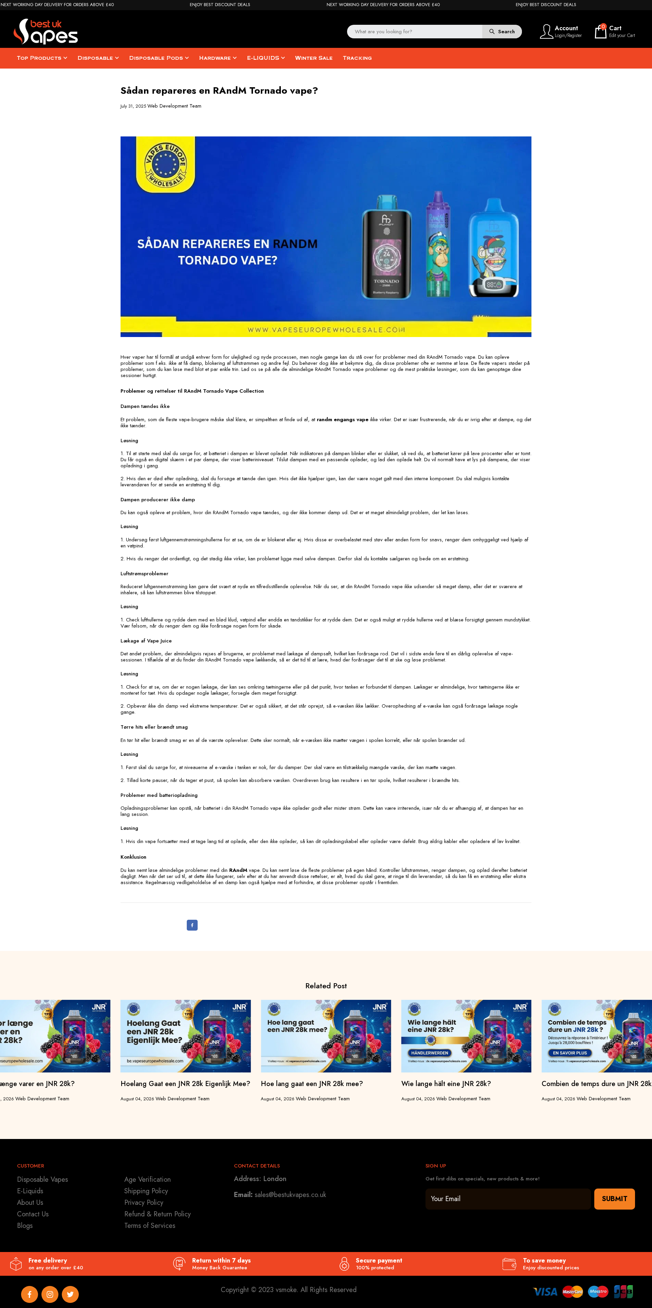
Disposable (96, 58)
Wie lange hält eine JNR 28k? (446, 1084)
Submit (615, 1199)
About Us (30, 1203)
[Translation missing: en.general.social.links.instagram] (50, 1294)
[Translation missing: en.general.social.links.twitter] (70, 1294)
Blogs (25, 1226)
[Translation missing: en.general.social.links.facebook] (29, 1294)
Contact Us (33, 1214)
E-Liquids (30, 1191)
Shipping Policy (146, 1191)
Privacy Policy (143, 1203)
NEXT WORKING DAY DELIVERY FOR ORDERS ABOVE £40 (57, 5)
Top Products (40, 58)
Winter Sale (314, 58)
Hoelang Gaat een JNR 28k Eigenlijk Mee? (185, 1084)
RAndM (238, 870)
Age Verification (147, 1179)
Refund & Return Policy (157, 1214)
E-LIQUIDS (264, 58)
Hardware (216, 58)
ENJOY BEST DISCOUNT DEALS (220, 5)
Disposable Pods (157, 58)
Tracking (357, 58)
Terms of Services (149, 1226)
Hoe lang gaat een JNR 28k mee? (312, 1084)
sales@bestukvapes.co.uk (290, 1195)
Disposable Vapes (42, 1179)
